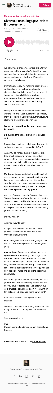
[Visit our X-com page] (32, 376)
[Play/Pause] (9, 42)
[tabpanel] (26, 205)
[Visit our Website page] (39, 376)
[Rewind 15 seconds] (7, 50)
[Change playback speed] (17, 50)
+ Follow (45, 5)
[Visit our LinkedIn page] (20, 376)
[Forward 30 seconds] (12, 50)
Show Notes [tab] (10, 59)
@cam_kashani (39, 341)
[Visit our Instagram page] (26, 376)
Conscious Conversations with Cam (22, 5)
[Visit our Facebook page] (14, 376)
